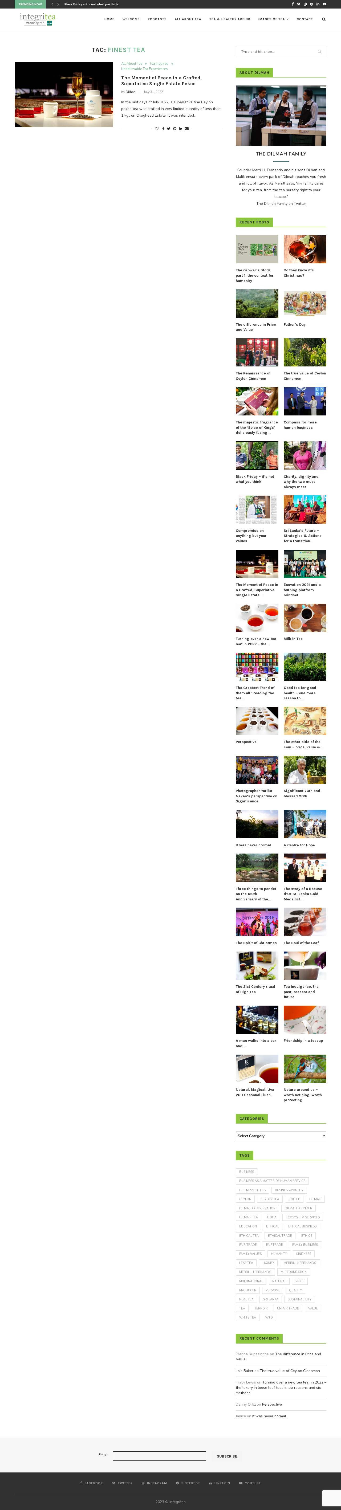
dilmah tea (248, 1217)
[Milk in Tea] (305, 618)
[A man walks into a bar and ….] (257, 1020)
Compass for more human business (300, 425)
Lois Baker (244, 1370)
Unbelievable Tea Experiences (144, 69)
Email (103, 1454)
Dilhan (131, 92)
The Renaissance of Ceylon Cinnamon (253, 376)
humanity (279, 1254)
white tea (247, 1318)
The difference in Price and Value (256, 327)
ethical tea (249, 1236)
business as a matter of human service (272, 1181)
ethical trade (280, 1236)
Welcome (131, 19)
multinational (251, 1281)
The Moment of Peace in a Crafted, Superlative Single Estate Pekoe (161, 81)
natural (279, 1281)
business (246, 1172)
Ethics (306, 1236)
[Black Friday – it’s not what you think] (257, 455)
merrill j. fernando (299, 1263)
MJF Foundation (294, 1272)
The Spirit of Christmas (256, 943)
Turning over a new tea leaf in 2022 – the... (256, 641)
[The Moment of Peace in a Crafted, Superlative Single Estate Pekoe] (64, 95)
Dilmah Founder (298, 1208)
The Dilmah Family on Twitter (281, 203)
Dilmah (315, 1199)
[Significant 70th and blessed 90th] (305, 770)
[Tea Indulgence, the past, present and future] (305, 966)
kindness (303, 1254)
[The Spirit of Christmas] (257, 922)
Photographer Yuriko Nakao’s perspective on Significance (256, 796)
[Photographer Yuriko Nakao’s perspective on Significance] (257, 770)
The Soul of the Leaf (301, 943)
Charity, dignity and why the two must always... (99, 4)
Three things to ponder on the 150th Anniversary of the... (256, 894)
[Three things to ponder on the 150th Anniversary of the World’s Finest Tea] (257, 868)
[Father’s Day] (305, 303)
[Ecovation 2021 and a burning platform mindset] (305, 564)
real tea (246, 1299)
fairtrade (274, 1245)
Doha (272, 1217)
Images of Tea (271, 19)
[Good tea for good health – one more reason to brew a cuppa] (305, 667)
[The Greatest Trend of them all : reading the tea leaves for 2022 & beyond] (257, 667)
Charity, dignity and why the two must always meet (301, 481)
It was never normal (253, 845)
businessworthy (289, 1190)
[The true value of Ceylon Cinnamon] (305, 352)
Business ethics (252, 1190)
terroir (261, 1309)
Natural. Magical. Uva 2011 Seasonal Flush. (255, 1092)
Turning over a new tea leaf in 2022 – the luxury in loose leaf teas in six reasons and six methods (281, 1387)
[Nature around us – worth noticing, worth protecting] (305, 1069)
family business (305, 1245)
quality (295, 1290)
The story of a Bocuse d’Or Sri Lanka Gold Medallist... (303, 894)
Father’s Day (295, 324)
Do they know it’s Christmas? (299, 273)
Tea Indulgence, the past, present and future (301, 991)
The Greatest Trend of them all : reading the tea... (255, 692)
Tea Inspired (159, 64)
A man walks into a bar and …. (256, 1043)
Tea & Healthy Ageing (229, 19)
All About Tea (188, 19)
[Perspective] (257, 721)
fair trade (248, 1245)
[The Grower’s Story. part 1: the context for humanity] (257, 249)
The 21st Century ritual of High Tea (255, 989)
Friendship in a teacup (303, 1040)
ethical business (302, 1227)
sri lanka (270, 1299)
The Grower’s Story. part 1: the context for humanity (255, 275)
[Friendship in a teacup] (305, 1020)
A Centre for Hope (299, 845)
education (248, 1227)
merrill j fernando (255, 1272)
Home (109, 19)
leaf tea (246, 1263)
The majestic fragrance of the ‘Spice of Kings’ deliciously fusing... (257, 427)
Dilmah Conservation (257, 1208)
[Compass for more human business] (305, 401)
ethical (272, 1227)
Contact (305, 19)
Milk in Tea (293, 638)
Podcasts (157, 19)
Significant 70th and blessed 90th (302, 793)
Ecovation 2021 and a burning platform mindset (302, 589)
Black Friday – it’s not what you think (255, 479)
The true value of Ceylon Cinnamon (305, 376)
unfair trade (288, 1309)
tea (242, 1309)
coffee (294, 1199)
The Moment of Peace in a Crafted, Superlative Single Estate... (257, 589)
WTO (269, 1318)
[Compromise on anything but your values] (257, 509)
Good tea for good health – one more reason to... (300, 692)
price (299, 1281)
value (313, 1309)
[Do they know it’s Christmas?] (305, 249)
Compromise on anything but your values (251, 535)
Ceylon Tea (270, 1199)
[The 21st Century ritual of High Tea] (257, 966)
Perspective (246, 742)
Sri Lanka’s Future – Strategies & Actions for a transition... (303, 535)
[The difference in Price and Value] (257, 303)
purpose (273, 1290)
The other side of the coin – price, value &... (304, 744)
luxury (268, 1263)
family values (250, 1254)
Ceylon (245, 1199)
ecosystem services (303, 1217)
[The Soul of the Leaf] (305, 922)
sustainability (299, 1299)
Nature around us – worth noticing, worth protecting (303, 1094)
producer (247, 1290)
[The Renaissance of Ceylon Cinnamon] (257, 352)
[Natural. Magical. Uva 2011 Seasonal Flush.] (257, 1069)
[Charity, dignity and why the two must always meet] (305, 455)
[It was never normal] (257, 824)
